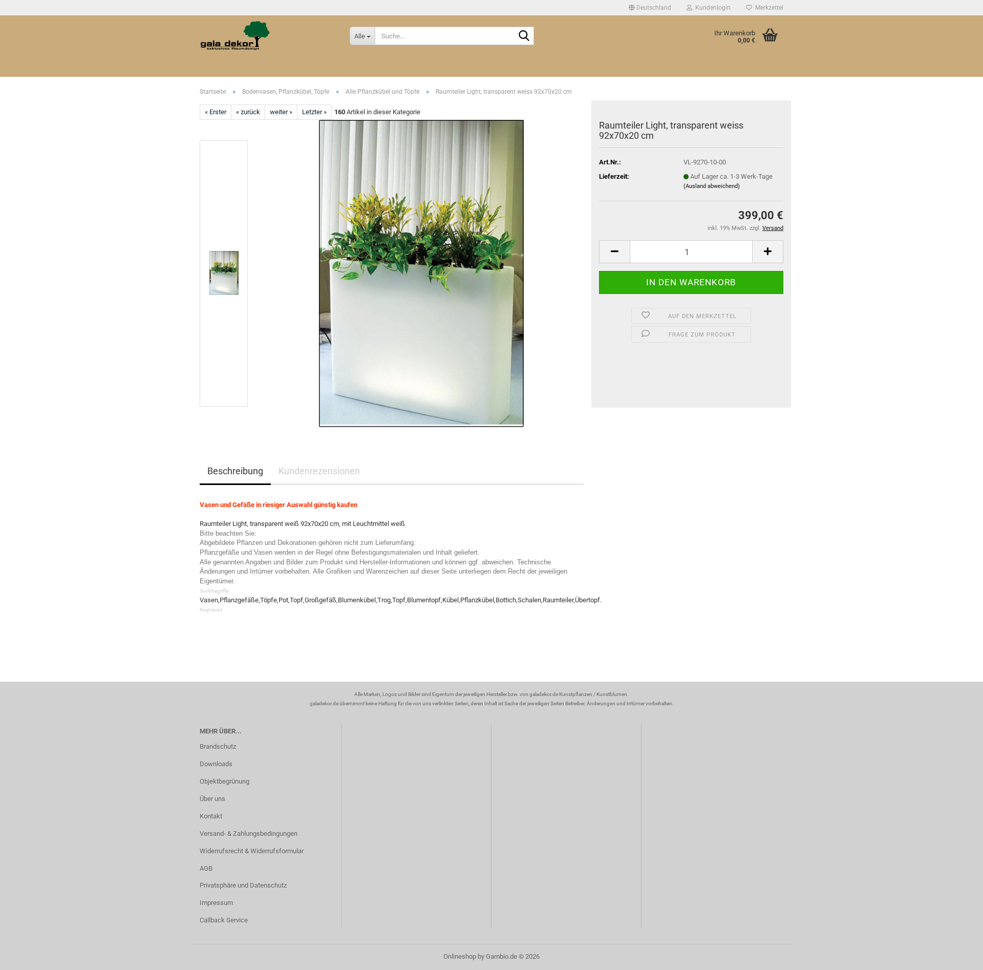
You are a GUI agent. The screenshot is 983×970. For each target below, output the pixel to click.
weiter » (281, 112)
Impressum (216, 902)
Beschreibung (235, 471)
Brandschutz (218, 746)
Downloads (216, 764)
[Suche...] (524, 36)
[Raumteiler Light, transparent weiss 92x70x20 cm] (421, 273)
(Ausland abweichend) (711, 186)
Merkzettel (767, 7)
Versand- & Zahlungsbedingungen (248, 833)
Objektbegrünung (224, 781)
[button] (650, 7)
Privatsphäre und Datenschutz (243, 885)
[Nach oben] (954, 954)
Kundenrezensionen (319, 471)
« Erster (215, 112)
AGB (206, 868)
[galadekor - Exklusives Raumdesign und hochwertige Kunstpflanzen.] (267, 35)
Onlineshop (459, 956)
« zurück (248, 112)
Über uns (212, 799)
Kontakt (211, 816)
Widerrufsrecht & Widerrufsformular (252, 851)
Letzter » (314, 112)
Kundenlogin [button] (711, 7)
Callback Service (224, 920)
